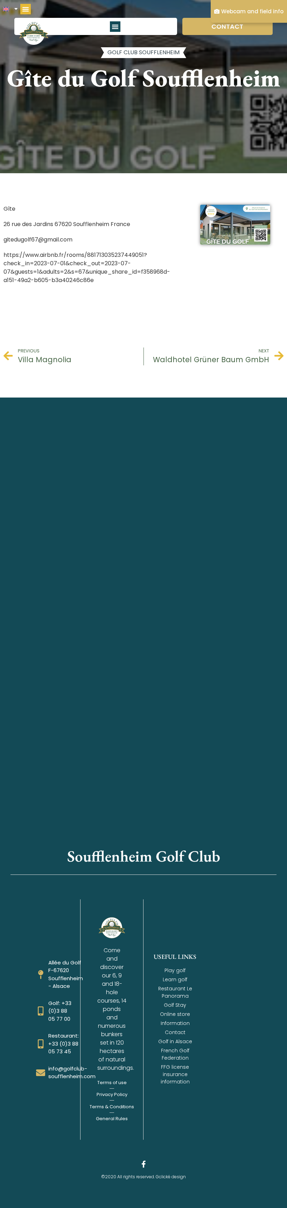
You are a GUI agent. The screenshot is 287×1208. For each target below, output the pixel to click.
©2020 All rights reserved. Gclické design (143, 1177)
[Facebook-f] (143, 1164)
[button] (25, 9)
